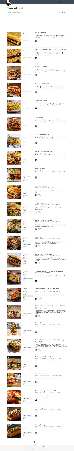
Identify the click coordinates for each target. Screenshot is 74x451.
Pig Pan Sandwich (40, 32)
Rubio (39, 399)
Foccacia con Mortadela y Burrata (44, 357)
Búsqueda (9, 12)
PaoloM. (39, 365)
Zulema (39, 194)
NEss (38, 107)
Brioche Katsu (39, 322)
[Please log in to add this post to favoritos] (41, 34)
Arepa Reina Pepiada (41, 100)
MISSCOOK (40, 228)
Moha (39, 74)
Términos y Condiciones (28, 446)
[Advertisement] (37, 23)
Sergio (39, 432)
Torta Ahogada (39, 117)
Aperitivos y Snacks (26, 278)
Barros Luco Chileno (41, 186)
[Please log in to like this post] (43, 34)
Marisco (28, 398)
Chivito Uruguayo (40, 203)
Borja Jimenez (40, 57)
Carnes (28, 108)
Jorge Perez (40, 298)
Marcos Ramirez (40, 40)
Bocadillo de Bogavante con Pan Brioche (46, 391)
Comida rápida (29, 91)
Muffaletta (38, 237)
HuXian (39, 262)
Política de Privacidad (35, 446)
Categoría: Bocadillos (16, 12)
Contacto (40, 446)
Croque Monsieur (40, 168)
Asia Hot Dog (39, 408)
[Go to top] (37, 445)
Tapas (24, 297)
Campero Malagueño (41, 374)
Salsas (24, 177)
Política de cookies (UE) (45, 446)
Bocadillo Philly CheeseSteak (43, 151)
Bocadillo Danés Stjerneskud (43, 220)
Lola (38, 245)
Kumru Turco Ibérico (41, 66)
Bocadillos (24, 91)
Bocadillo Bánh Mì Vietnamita (43, 254)
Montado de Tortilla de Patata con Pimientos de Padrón (50, 49)
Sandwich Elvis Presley (42, 83)
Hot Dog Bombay (40, 425)
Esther (39, 349)
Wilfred (39, 211)
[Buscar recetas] (60, 2)
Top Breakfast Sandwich (42, 134)
